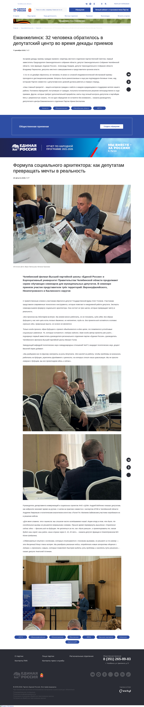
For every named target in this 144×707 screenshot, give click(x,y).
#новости (45, 108)
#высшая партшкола (106, 637)
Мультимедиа (105, 16)
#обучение (123, 637)
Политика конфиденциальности (24, 694)
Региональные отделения (81, 656)
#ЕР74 (99, 108)
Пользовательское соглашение (24, 692)
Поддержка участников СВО (72, 21)
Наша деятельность (50, 16)
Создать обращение (112, 126)
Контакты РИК (21, 661)
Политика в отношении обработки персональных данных (33, 696)
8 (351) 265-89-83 (117, 659)
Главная (15, 28)
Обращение (79, 10)
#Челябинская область (81, 108)
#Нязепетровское (57, 637)
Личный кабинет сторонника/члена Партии (111, 10)
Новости (38, 28)
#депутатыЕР (72, 642)
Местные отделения (71, 16)
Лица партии (31, 16)
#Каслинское (74, 637)
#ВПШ (89, 637)
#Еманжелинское (61, 108)
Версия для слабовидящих (121, 3)
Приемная (89, 16)
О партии (16, 16)
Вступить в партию (124, 16)
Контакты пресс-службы (53, 661)
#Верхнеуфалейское (38, 637)
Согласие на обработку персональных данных (29, 698)
